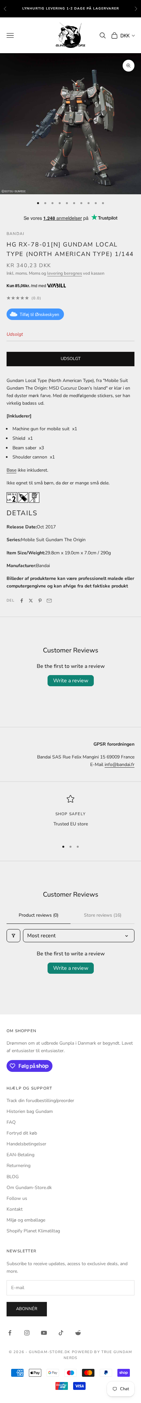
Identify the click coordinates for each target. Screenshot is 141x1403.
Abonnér (26, 1309)
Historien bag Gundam (30, 1111)
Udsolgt (71, 359)
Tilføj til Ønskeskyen (39, 314)
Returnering (18, 1165)
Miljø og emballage (26, 1220)
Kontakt (15, 1209)
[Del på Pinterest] (40, 600)
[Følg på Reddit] (78, 1332)
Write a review (70, 680)
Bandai (15, 233)
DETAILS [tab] (22, 513)
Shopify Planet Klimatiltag (33, 1231)
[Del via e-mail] (49, 600)
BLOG (13, 1177)
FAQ (11, 1122)
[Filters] (13, 935)
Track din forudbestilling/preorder (40, 1100)
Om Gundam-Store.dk (29, 1187)
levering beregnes (64, 273)
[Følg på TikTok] (61, 1332)
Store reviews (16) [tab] (102, 915)
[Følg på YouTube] (44, 1332)
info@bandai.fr (119, 764)
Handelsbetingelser (26, 1144)
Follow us (17, 1198)
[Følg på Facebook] (10, 1332)
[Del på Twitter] (30, 600)
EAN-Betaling (20, 1155)
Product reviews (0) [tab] (38, 915)
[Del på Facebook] (21, 600)
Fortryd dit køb (22, 1133)
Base (11, 470)
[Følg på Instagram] (27, 1332)
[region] (70, 815)
